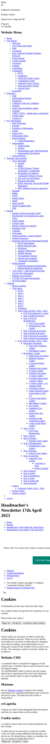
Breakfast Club (18, 228)
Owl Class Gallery (37, 323)
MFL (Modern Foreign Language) (33, 188)
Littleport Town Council (28, 83)
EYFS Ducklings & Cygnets (35, 313)
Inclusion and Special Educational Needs (30, 241)
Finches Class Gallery (38, 441)
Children (10, 283)
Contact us (17, 118)
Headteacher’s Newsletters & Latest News (25, 527)
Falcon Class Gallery (38, 453)
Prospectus (17, 101)
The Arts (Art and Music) (29, 178)
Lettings (15, 66)
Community (17, 71)
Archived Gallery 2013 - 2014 (31, 488)
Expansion (22, 76)
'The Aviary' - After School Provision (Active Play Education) (28, 272)
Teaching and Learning (17, 158)
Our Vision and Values (22, 46)
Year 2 (20, 296)
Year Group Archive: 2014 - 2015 (32, 341)
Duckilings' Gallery (37, 351)
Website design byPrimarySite (21, 588)
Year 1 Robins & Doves (33, 316)
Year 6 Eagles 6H (31, 481)
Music (15, 201)
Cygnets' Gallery (36, 371)
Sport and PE (18, 203)
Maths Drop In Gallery (39, 356)
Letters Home (18, 221)
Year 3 (20, 298)
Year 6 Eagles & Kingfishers (35, 338)
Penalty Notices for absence (24, 226)
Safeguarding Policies (21, 98)
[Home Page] (2, 5)
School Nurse (24, 88)
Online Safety (24, 146)
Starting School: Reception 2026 (26, 213)
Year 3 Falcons (29, 451)
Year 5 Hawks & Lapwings (35, 336)
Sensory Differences (27, 251)
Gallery (15, 486)
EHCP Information (26, 243)
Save (25, 741)
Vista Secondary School (28, 86)
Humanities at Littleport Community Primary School (30, 174)
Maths (20, 166)
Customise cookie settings (34, 623)
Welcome (16, 43)
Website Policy (13, 575)
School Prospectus (20, 238)
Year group (17, 288)
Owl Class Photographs (34, 432)
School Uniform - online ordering (27, 236)
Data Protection (19, 123)
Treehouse (22, 248)
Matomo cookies (15, 690)
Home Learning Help (21, 206)
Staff (14, 48)
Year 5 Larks (29, 478)
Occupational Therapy (27, 256)
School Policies (19, 156)
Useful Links (18, 116)
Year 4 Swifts (29, 473)
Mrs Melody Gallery (38, 403)
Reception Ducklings (32, 343)
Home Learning (19, 286)
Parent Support (18, 263)
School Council (19, 493)
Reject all (6, 623)
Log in (9, 498)
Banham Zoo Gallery (38, 368)
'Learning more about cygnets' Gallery (38, 379)
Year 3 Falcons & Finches (34, 331)
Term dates (17, 233)
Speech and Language (27, 258)
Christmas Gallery (37, 388)
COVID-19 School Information (26, 278)
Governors (17, 51)
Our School (12, 41)
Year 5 (20, 303)
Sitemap (10, 570)
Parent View (17, 133)
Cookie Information (15, 573)
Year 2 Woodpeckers (32, 443)
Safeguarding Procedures (29, 153)
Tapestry (16, 106)
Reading (16, 191)
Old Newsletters (19, 281)
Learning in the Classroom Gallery (37, 419)
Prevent (21, 148)
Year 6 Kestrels (30, 483)
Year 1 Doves (29, 436)
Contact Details (19, 61)
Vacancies (16, 63)
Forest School (18, 58)
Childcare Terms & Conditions (25, 103)
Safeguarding (18, 143)
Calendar (16, 231)
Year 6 (20, 306)
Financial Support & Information (32, 266)
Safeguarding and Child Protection (33, 151)
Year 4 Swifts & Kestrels (34, 333)
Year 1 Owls (28, 428)
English (21, 163)
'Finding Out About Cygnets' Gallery (37, 374)
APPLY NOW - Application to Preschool (30, 113)
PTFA (20, 73)
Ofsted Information (26, 141)
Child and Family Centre (28, 78)
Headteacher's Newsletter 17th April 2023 (25, 530)
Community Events (26, 81)
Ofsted (15, 131)
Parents (10, 211)
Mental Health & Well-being (30, 268)
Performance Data (20, 136)
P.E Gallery (34, 406)
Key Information (14, 121)
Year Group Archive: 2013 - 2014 (32, 311)
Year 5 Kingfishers (31, 476)
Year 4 (20, 301)
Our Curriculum (19, 161)
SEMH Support (25, 253)
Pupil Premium (18, 138)
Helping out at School (21, 276)
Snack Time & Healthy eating (25, 108)
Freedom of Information (22, 128)
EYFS (15, 196)
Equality (16, 126)
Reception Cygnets (31, 353)
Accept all (16, 623)
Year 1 (20, 293)
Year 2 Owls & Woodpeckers (30, 319)
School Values (18, 491)
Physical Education (26, 181)
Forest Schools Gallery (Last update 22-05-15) (39, 393)
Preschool (11, 93)
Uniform (16, 111)
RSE (14, 208)
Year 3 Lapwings (30, 456)
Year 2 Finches (29, 438)
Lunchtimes (17, 68)
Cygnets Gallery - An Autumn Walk (38, 384)
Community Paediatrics (28, 261)
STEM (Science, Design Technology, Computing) (29, 169)
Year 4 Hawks (29, 471)
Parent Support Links (27, 246)
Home (9, 38)
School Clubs (18, 223)
